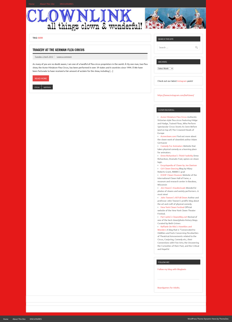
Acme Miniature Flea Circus (174, 116)
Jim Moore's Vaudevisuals (173, 187)
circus (37, 87)
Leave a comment (64, 56)
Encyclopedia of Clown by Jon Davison (179, 165)
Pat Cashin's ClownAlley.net (174, 216)
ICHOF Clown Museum (171, 174)
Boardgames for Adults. (168, 287)
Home (32, 3)
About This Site (47, 3)
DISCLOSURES (66, 3)
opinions (47, 87)
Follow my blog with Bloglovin (171, 269)
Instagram (182, 80)
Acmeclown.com (168, 136)
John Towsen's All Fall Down (174, 197)
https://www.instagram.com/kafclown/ (175, 95)
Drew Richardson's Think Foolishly (177, 155)
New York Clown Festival (172, 207)
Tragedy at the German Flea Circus (58, 50)
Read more (41, 78)
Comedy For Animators (172, 145)
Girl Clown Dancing (170, 168)
